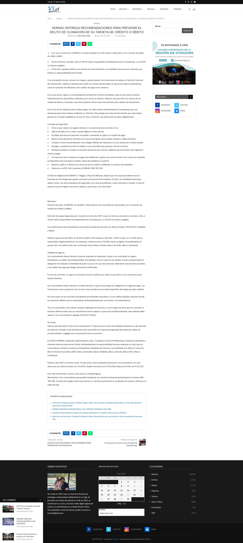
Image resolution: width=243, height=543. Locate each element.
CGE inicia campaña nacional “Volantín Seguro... (28, 507)
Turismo (177, 9)
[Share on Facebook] (73, 44)
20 (108, 495)
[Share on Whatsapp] (89, 44)
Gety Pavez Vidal (83, 36)
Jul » (124, 504)
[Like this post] (67, 44)
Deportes (137, 9)
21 (115, 495)
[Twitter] (188, 2)
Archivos (102, 510)
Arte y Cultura (173, 502)
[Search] (189, 9)
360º (173, 513)
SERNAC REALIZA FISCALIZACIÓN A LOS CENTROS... (25, 521)
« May (119, 504)
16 (128, 490)
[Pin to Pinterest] (84, 44)
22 (121, 495)
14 (115, 490)
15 (121, 490)
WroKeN (115, 539)
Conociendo (173, 507)
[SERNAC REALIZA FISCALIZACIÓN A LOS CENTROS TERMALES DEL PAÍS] (8, 521)
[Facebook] (185, 2)
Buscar (157, 26)
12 (102, 490)
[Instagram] (191, 2)
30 (128, 499)
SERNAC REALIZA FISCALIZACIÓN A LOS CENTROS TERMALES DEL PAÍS (81, 409)
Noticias (123, 9)
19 (102, 495)
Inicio (112, 9)
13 (108, 490)
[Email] (195, 2)
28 (115, 499)
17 (135, 490)
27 (108, 499)
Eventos (164, 9)
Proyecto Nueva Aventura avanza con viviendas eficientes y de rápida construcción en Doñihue (89, 413)
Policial (151, 9)
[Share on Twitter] (78, 44)
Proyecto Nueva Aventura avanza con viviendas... (26, 535)
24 (135, 495)
